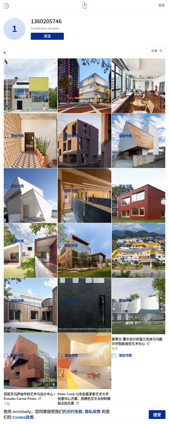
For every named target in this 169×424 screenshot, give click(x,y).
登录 (161, 5)
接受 (157, 415)
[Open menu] (6, 5)
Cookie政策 (23, 417)
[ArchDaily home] (85, 5)
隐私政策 (93, 411)
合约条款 (75, 411)
